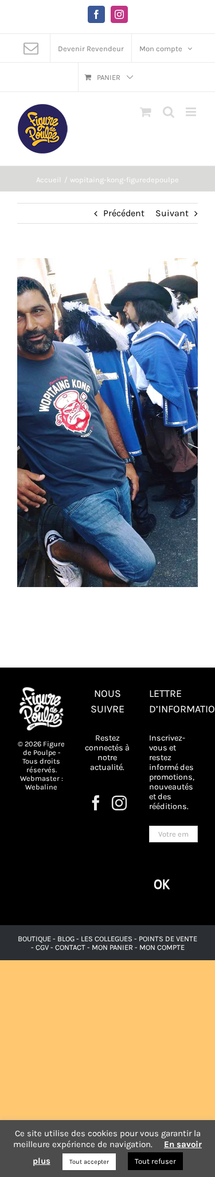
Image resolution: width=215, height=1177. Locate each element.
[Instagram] (119, 802)
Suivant (172, 213)
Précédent (123, 213)
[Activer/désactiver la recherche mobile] (168, 112)
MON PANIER (112, 947)
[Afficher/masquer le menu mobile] (192, 112)
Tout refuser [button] (155, 1161)
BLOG (66, 938)
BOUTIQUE (35, 938)
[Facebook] (95, 802)
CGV (42, 947)
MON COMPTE (162, 947)
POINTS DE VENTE (168, 938)
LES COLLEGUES (106, 938)
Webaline (41, 787)
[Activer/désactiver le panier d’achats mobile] (145, 112)
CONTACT (71, 947)
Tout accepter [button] (89, 1162)
